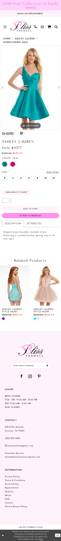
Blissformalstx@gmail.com (19, 445)
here (41, 539)
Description (13, 223)
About (8, 495)
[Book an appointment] (42, 27)
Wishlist (9, 491)
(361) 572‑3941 (12, 438)
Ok (57, 535)
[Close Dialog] (3, 535)
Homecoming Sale (15, 42)
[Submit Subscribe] (47, 365)
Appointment (12, 487)
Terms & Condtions (15, 480)
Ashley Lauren (25, 38)
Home (7, 38)
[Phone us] (35, 27)
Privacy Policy (12, 476)
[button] (5, 27)
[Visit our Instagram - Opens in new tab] (30, 376)
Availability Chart (17, 192)
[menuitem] (5, 27)
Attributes (34, 223)
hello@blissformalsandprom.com (22, 456)
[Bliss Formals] (20, 26)
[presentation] (24, 285)
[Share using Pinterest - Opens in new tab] (21, 134)
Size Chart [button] (52, 172)
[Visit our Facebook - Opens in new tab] (21, 376)
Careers (9, 502)
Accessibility (12, 484)
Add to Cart (30, 208)
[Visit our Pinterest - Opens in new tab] (39, 376)
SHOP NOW (30, 7)
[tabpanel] (30, 88)
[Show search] (56, 27)
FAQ (7, 499)
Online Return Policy (16, 506)
